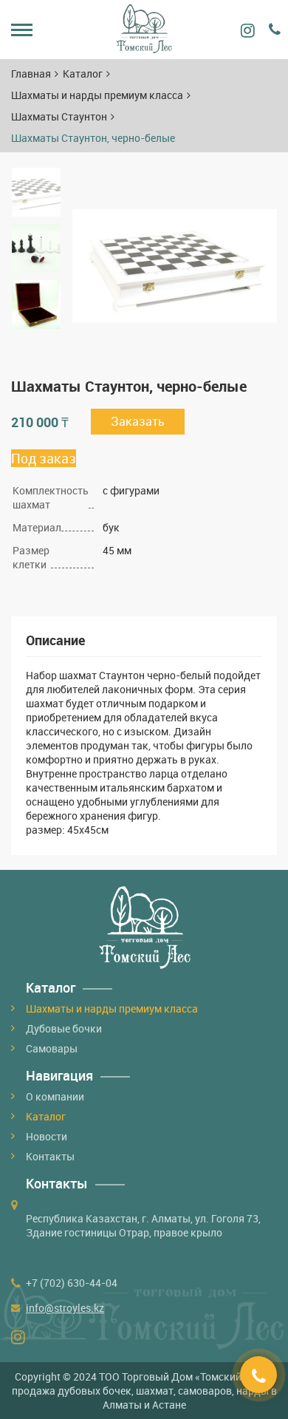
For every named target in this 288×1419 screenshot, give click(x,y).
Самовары (52, 1048)
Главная (31, 74)
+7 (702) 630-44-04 (71, 1283)
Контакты (50, 1156)
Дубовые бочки (64, 1028)
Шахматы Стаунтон (59, 116)
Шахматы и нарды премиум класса (97, 95)
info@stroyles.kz (65, 1308)
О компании (55, 1096)
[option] (36, 192)
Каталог (83, 74)
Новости (46, 1136)
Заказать (138, 421)
